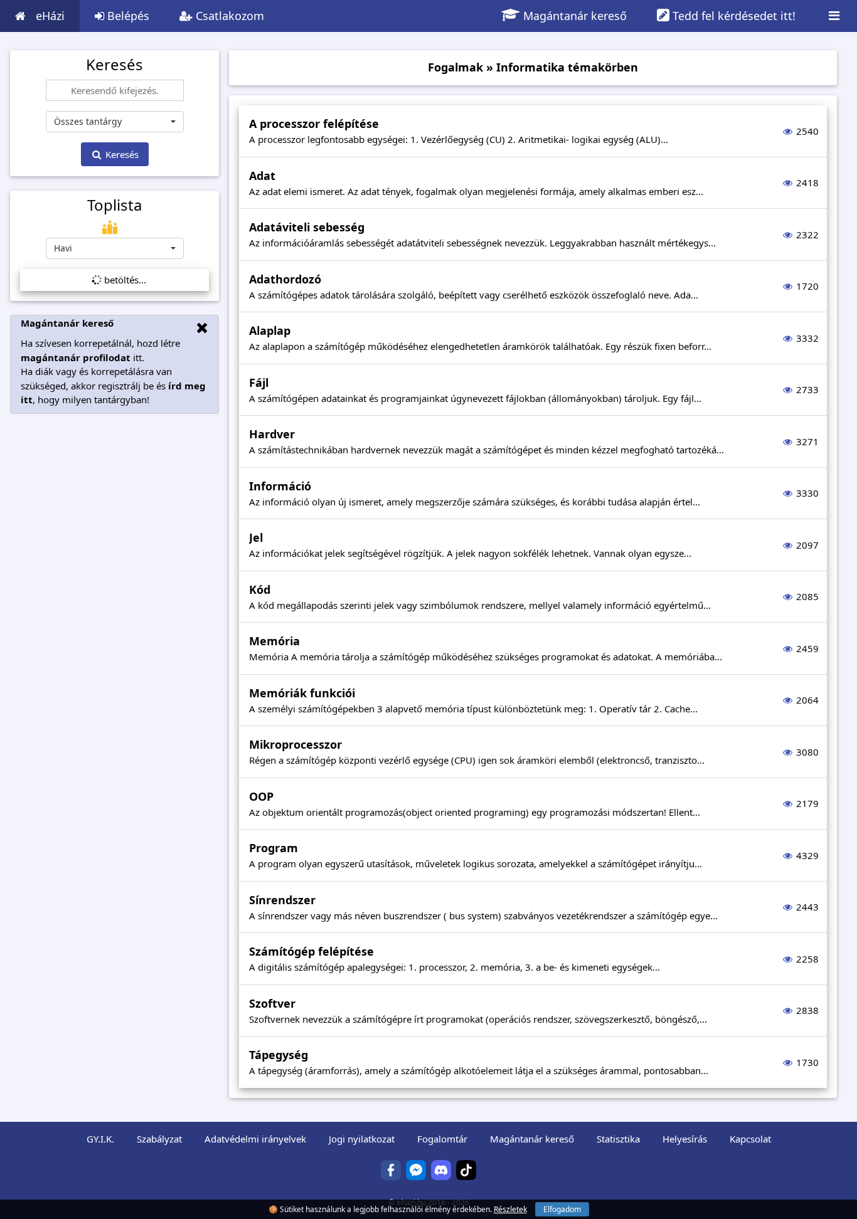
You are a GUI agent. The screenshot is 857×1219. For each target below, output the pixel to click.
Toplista (114, 205)
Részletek (510, 1209)
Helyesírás (685, 1138)
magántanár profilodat (75, 357)
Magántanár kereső (573, 15)
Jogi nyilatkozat (362, 1138)
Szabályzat (159, 1138)
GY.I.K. (100, 1138)
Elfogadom (562, 1209)
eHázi (50, 15)
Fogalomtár (442, 1138)
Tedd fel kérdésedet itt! (732, 15)
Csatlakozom (228, 15)
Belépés (126, 15)
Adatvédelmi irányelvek (255, 1138)
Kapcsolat (750, 1138)
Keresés (121, 154)
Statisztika (618, 1138)
